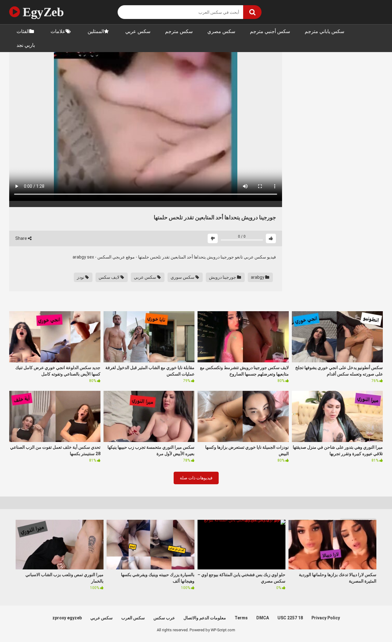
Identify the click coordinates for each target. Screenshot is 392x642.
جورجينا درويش (223, 277)
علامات (58, 31)
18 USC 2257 (290, 617)
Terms (241, 617)
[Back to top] (371, 623)
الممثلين (96, 31)
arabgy (258, 277)
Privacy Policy (325, 617)
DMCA (262, 617)
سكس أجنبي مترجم (270, 31)
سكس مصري (221, 31)
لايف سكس (109, 277)
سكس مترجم (179, 31)
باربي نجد (26, 45)
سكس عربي (137, 31)
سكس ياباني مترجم (324, 31)
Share (21, 238)
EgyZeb (42, 12)
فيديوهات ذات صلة (196, 477)
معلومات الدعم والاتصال (204, 617)
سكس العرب (133, 617)
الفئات (23, 31)
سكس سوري (183, 277)
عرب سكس (164, 617)
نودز (81, 277)
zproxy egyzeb (67, 617)
